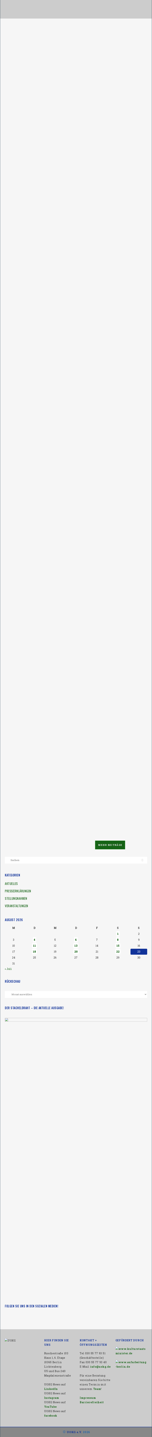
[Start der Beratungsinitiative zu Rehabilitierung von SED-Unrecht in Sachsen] (39, 51)
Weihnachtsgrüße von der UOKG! (35, 432)
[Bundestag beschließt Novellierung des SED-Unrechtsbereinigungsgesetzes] (107, 631)
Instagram (51, 1398)
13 (75, 945)
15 (117, 945)
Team (97, 1389)
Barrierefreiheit (92, 1402)
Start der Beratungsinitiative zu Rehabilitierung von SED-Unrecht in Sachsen (37, 83)
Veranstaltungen (16, 906)
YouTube (50, 1406)
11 (34, 945)
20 (76, 951)
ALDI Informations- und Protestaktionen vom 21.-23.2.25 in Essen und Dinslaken (36, 780)
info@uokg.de (100, 1366)
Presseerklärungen (18, 891)
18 (34, 951)
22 (118, 951)
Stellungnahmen (16, 898)
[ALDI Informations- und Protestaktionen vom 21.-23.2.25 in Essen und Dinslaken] (39, 631)
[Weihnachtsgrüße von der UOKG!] (39, 288)
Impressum (88, 1398)
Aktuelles (11, 883)
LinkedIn (51, 1389)
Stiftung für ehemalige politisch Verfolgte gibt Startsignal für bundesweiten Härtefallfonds (102, 436)
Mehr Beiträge (110, 844)
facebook (50, 1415)
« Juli (8, 969)
